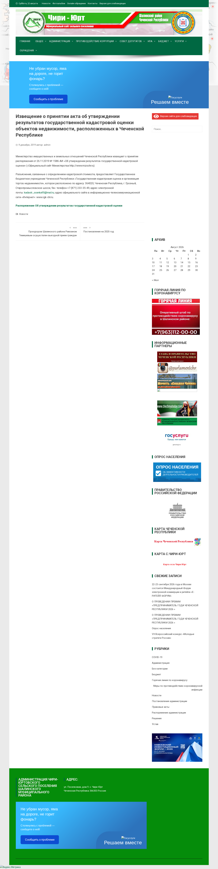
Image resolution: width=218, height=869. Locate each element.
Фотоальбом (59, 3)
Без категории (160, 668)
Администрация (59, 41)
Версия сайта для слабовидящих (178, 116)
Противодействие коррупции (95, 41)
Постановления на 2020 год (98, 229)
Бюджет (163, 41)
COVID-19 (157, 657)
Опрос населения (161, 628)
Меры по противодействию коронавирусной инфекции (177, 687)
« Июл (155, 280)
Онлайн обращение (76, 3)
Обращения (27, 50)
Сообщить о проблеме (48, 99)
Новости (46, 3)
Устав (155, 724)
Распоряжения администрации (169, 712)
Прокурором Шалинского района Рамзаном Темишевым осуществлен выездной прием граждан (48, 231)
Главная (25, 41)
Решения (157, 718)
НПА (150, 41)
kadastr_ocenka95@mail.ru (39, 192)
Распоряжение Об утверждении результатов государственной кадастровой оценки (69, 205)
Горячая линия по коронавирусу (169, 680)
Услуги (179, 41)
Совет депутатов (131, 41)
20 (175, 266)
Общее (39, 41)
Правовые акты (160, 706)
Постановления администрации (169, 701)
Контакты (93, 3)
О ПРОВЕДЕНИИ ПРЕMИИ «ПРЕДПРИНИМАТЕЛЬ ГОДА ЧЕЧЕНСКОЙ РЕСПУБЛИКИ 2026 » (175, 605)
